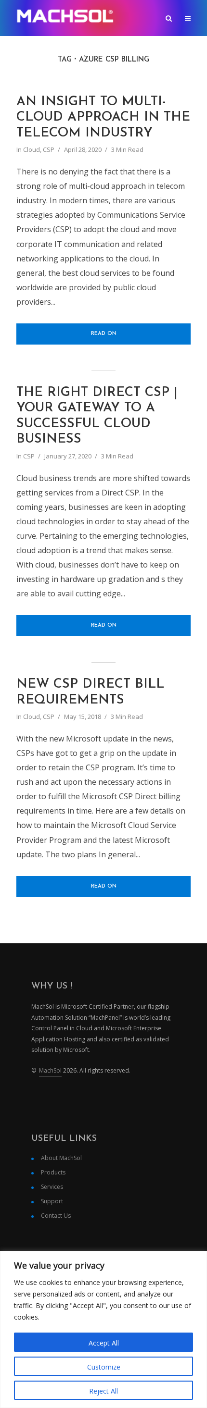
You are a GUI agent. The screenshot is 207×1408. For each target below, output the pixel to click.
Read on (103, 333)
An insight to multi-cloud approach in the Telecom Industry (103, 118)
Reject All (103, 1391)
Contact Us (56, 1215)
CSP (48, 149)
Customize (103, 1366)
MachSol (50, 1070)
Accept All (104, 1342)
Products (53, 1172)
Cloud (31, 149)
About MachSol (61, 1158)
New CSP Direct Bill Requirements (90, 692)
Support (52, 1201)
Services (52, 1187)
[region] (103, 1329)
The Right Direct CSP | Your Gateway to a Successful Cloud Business (97, 416)
